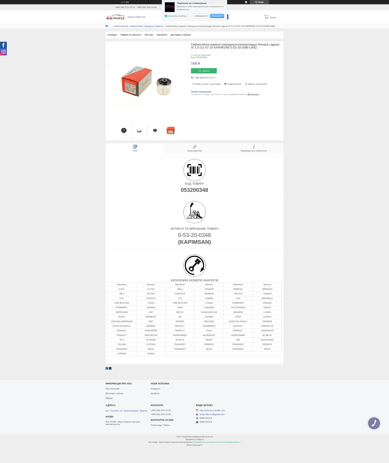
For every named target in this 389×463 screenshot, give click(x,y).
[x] (110, 369)
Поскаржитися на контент (204, 442)
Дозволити (217, 15)
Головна (112, 35)
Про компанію (113, 388)
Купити (206, 71)
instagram (155, 388)
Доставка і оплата (180, 35)
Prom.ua (209, 437)
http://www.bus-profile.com (212, 410)
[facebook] (107, 369)
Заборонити (201, 15)
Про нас (149, 35)
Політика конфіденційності (228, 442)
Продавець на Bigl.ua (194, 439)
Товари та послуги (130, 35)
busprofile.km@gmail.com (212, 414)
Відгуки (109, 398)
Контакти (162, 35)
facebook (155, 393)
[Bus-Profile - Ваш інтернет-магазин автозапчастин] (116, 16)
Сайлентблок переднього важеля (146, 26)
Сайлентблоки (121, 26)
